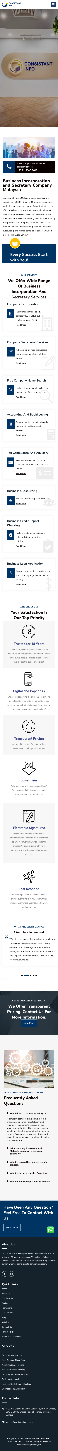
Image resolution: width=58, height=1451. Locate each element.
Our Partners (7, 1312)
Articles (5, 1322)
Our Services (7, 1298)
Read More (21, 325)
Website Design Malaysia (29, 1444)
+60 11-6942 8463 (27, 170)
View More (29, 1023)
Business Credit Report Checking (16, 1384)
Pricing (5, 1303)
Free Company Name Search (14, 1360)
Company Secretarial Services (15, 1374)
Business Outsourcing (11, 1379)
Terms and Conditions (11, 1336)
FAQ (4, 1317)
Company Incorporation (12, 1355)
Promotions (7, 1308)
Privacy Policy (8, 1332)
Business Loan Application (13, 1389)
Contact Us (7, 1327)
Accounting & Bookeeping (13, 1365)
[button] (22, 975)
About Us (6, 1293)
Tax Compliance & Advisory (13, 1369)
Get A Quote (12, 1227)
